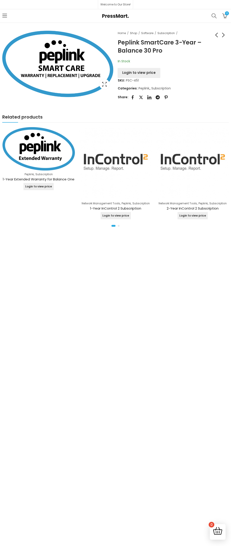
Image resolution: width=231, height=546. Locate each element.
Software (147, 33)
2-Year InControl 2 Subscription (193, 208)
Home (122, 33)
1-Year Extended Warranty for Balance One (38, 179)
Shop (133, 33)
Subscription (166, 33)
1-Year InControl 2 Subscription (115, 208)
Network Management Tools (101, 203)
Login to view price (139, 72)
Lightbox (104, 84)
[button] (113, 226)
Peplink (144, 88)
